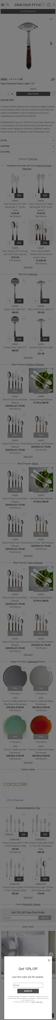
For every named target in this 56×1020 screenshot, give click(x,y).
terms (33, 1002)
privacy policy (39, 1002)
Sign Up (28, 991)
